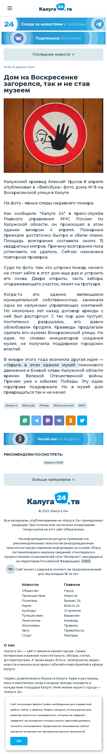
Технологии (31, 620)
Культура (29, 405)
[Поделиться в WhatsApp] (24, 420)
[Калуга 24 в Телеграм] (53, 24)
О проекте (72, 610)
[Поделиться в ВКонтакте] (59, 420)
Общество (30, 591)
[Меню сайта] (9, 8)
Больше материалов (51, 479)
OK (18, 741)
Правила (71, 625)
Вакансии (71, 615)
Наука (26, 605)
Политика (29, 601)
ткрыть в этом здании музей (42, 365)
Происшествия (64, 405)
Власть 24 (72, 605)
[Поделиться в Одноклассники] (70, 420)
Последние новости (51, 54)
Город (68, 591)
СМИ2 (86, 561)
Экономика (31, 625)
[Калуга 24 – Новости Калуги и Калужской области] (55, 7)
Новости (12, 405)
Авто (25, 630)
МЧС (82, 405)
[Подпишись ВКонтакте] (53, 38)
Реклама (71, 635)
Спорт (27, 635)
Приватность (74, 630)
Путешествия (32, 615)
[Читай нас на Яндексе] (53, 439)
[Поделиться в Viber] (47, 420)
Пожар (45, 405)
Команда (71, 620)
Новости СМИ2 (53, 462)
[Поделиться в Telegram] (36, 420)
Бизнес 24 (72, 601)
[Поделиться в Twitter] (82, 420)
